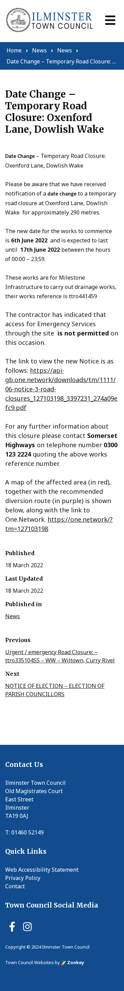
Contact (15, 886)
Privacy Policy (22, 878)
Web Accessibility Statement (42, 869)
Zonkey (75, 962)
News (12, 616)
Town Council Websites (29, 962)
